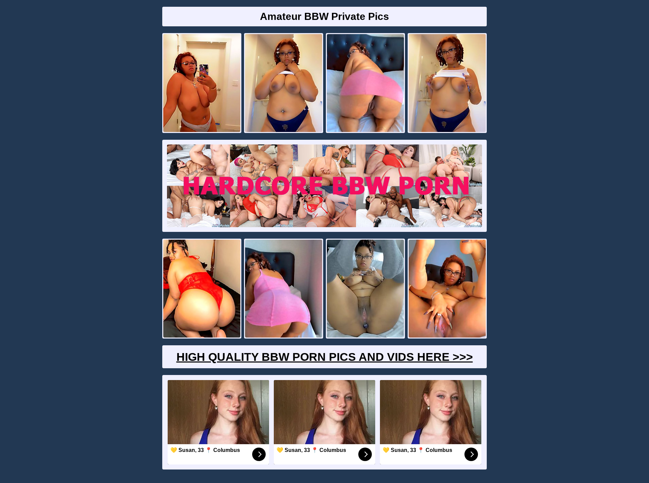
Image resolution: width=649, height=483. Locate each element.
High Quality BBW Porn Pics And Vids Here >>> (324, 356)
